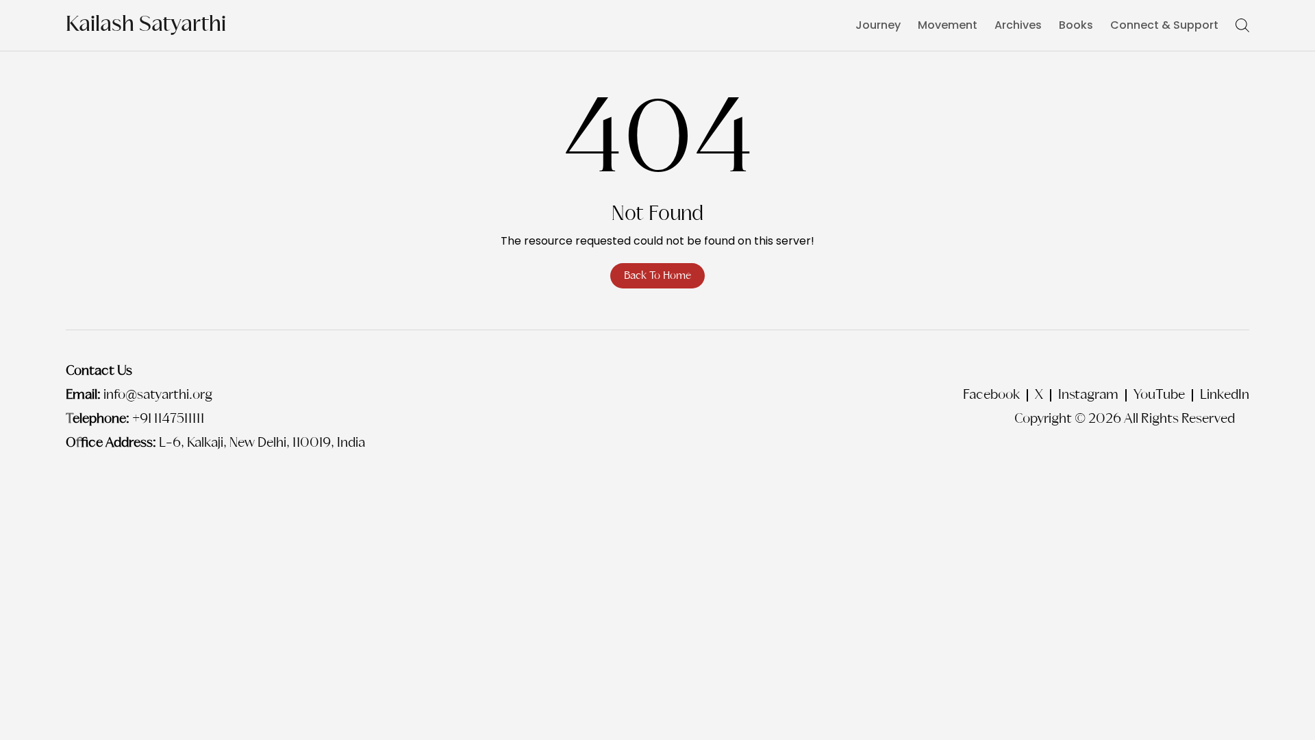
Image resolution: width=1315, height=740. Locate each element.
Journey (878, 25)
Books (1076, 25)
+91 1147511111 (168, 419)
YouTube (1159, 395)
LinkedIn (1224, 395)
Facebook (991, 395)
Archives (1018, 25)
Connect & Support (1164, 25)
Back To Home (657, 276)
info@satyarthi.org (157, 395)
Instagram (1088, 395)
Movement (947, 25)
